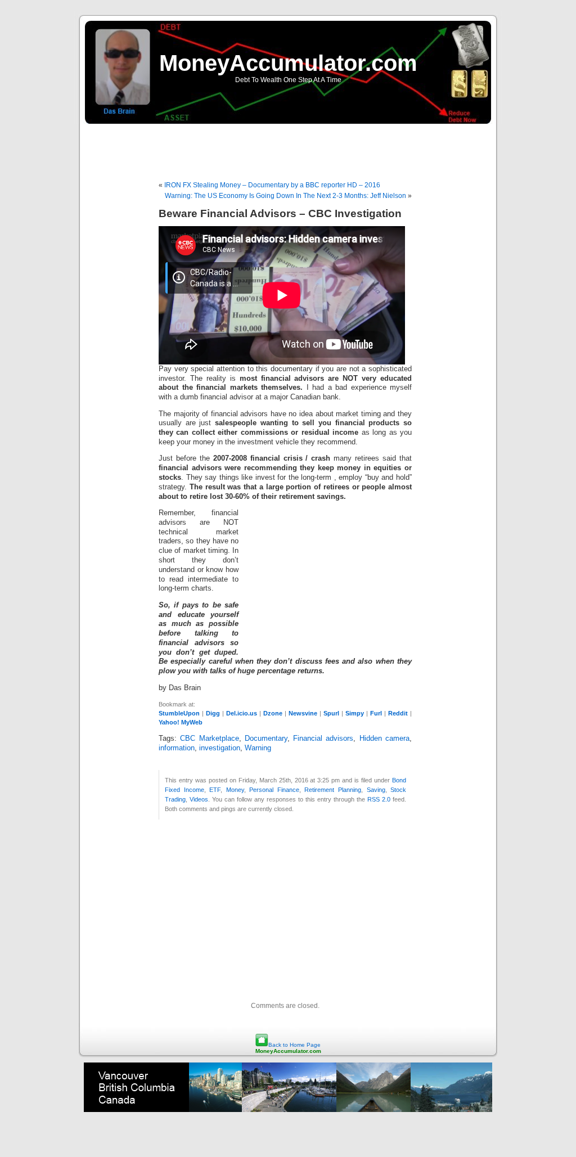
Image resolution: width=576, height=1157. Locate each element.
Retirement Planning (332, 789)
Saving (376, 789)
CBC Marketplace (209, 738)
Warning (258, 748)
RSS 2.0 (378, 799)
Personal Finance (274, 789)
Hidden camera (384, 738)
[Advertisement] (288, 146)
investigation (219, 748)
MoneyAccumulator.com (288, 63)
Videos (199, 799)
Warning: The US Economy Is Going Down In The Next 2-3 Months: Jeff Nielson (285, 196)
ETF (214, 789)
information (177, 748)
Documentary (266, 738)
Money (235, 789)
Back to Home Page (294, 1045)
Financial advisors (323, 738)
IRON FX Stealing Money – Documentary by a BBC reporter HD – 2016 (272, 185)
